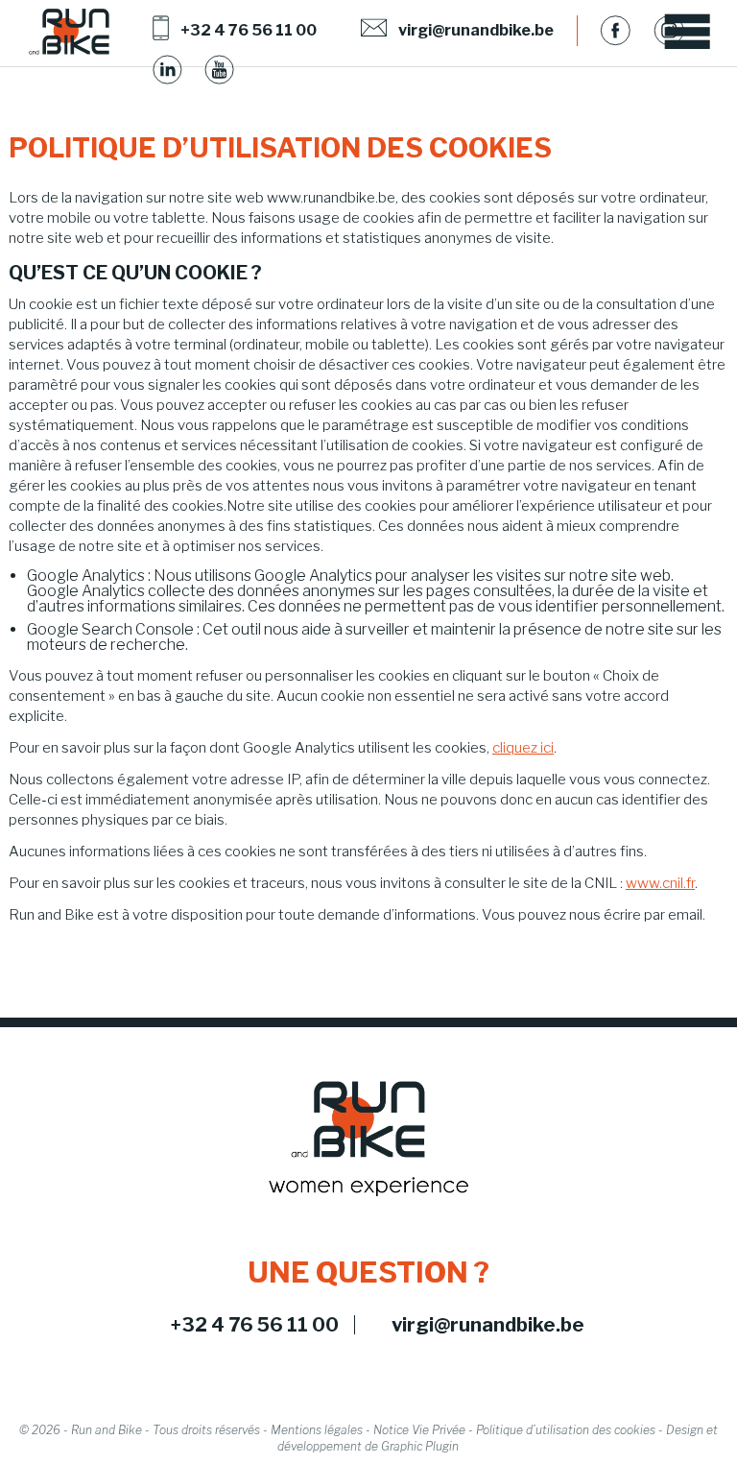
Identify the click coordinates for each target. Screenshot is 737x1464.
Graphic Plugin (420, 1446)
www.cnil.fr (660, 883)
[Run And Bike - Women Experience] (69, 32)
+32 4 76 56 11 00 (255, 1324)
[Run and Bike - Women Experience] (368, 1139)
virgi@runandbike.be (488, 1324)
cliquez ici (523, 747)
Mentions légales (317, 1430)
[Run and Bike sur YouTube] (220, 70)
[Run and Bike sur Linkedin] (168, 70)
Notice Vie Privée (419, 1430)
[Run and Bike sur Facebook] (615, 30)
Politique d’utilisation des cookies (565, 1430)
